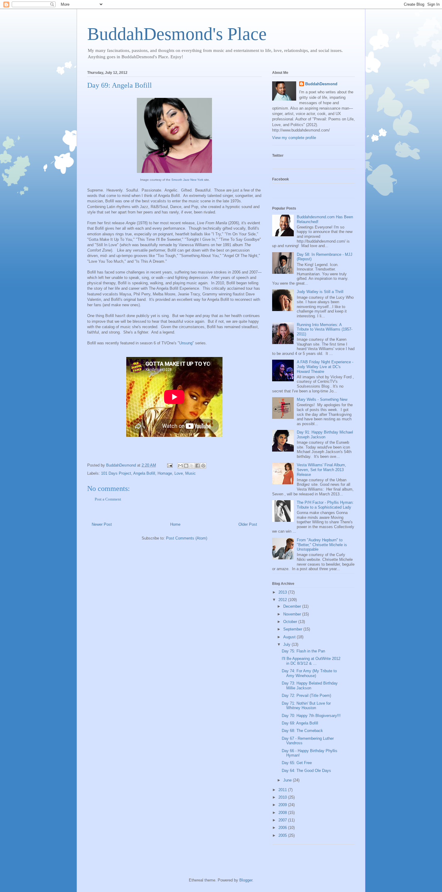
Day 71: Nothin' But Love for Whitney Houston (306, 705)
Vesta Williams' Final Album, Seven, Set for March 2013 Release (321, 469)
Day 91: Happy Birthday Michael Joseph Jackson (325, 434)
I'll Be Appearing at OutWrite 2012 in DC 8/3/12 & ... (311, 661)
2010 (283, 797)
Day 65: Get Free (297, 762)
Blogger (245, 880)
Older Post (247, 524)
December (292, 606)
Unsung (185, 343)
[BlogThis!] (186, 466)
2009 (283, 805)
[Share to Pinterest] (203, 466)
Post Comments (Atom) (186, 538)
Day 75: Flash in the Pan (303, 651)
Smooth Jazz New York (187, 179)
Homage (165, 473)
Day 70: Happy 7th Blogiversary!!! (311, 715)
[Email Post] (169, 465)
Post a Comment (108, 499)
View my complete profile (294, 137)
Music (190, 473)
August (290, 637)
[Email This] (180, 466)
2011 (283, 790)
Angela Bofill (144, 473)
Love (178, 473)
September (293, 629)
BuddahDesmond (321, 84)
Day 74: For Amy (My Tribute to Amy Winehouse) (309, 673)
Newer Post (102, 524)
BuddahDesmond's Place (177, 34)
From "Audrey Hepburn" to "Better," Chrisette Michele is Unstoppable (322, 545)
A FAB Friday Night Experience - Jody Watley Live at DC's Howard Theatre (325, 366)
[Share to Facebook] (198, 466)
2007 (283, 820)
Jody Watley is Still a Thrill (320, 291)
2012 (283, 599)
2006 (283, 827)
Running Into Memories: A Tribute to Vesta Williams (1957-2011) (324, 329)
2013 (283, 592)
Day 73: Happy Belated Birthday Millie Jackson (310, 685)
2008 (283, 812)
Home (175, 524)
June (288, 780)
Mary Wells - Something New (322, 399)
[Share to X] (192, 466)
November (292, 614)
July (287, 644)
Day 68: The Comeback (302, 730)
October (290, 621)
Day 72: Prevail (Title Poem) (306, 695)
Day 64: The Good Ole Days (306, 770)
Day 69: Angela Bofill (300, 723)
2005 (283, 835)
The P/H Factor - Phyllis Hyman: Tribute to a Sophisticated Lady (325, 504)
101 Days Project (116, 473)
